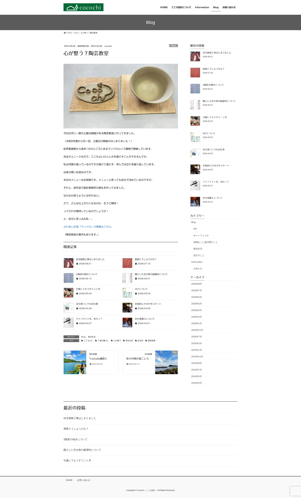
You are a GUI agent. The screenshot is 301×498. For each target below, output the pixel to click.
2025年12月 (197, 330)
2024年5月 (196, 383)
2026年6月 (196, 297)
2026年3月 (196, 317)
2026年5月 (196, 303)
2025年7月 (196, 336)
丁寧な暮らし (103, 340)
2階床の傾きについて (87, 274)
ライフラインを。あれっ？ (89, 319)
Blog (173, 46)
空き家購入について (145, 319)
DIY (195, 228)
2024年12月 (197, 356)
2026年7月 (196, 290)
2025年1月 (196, 350)
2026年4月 (196, 310)
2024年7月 (196, 369)
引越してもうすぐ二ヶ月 (88, 289)
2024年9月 (196, 363)
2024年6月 (196, 376)
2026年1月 (196, 323)
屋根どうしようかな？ (146, 259)
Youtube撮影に (98, 358)
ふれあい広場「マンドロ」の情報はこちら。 (88, 226)
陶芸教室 (151, 340)
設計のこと (198, 255)
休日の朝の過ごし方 (137, 358)
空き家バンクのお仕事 (87, 304)
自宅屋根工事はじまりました (90, 259)
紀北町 (140, 340)
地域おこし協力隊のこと (205, 242)
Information (197, 262)
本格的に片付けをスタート (148, 304)
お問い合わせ (83, 480)
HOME (69, 480)
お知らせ (197, 268)
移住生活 (91, 337)
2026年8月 (196, 284)
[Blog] (75, 362)
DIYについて (141, 289)
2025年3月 (196, 343)
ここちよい (88, 340)
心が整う (117, 340)
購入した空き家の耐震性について (151, 274)
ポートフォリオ (201, 235)
